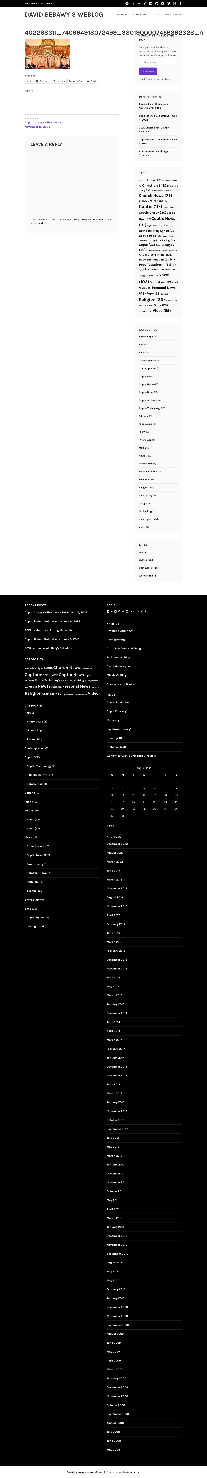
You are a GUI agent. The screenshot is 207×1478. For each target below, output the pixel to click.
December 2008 (117, 1387)
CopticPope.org (117, 711)
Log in (142, 552)
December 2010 (117, 1236)
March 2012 (114, 1155)
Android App (146, 336)
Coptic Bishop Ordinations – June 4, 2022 (52, 621)
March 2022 (115, 861)
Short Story (146, 305)
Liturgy (143, 275)
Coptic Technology (163, 240)
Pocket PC (145, 479)
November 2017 (117, 906)
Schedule (171, 300)
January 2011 (115, 1227)
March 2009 (115, 1369)
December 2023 (117, 844)
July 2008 (113, 1431)
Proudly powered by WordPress (84, 1472)
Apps (142, 344)
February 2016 (116, 950)
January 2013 (115, 1102)
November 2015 (117, 968)
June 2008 (114, 1440)
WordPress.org (147, 575)
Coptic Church (170, 207)
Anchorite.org (116, 639)
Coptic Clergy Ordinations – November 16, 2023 (43, 123)
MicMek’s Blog (116, 675)
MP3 (153, 275)
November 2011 (117, 1182)
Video (162, 310)
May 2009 (113, 1351)
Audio (154, 180)
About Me (122, 14)
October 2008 (116, 1405)
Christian (154, 185)
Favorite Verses (173, 14)
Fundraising (170, 250)
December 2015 (117, 959)
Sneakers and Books (120, 684)
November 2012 (117, 1111)
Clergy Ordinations (154, 200)
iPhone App (145, 439)
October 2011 (115, 1191)
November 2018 (117, 888)
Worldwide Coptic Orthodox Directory (131, 755)
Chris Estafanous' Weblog (124, 648)
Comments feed (148, 567)
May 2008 (113, 1449)
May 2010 (113, 1280)
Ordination (160, 282)
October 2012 (115, 1120)
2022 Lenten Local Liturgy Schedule (49, 630)
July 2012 (113, 1137)
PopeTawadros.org (119, 729)
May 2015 (113, 986)
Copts (147, 245)
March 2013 (114, 1093)
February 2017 (116, 924)
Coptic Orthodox (155, 226)
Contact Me (139, 14)
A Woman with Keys (120, 630)
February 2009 (116, 1378)
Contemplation (147, 368)
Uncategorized (147, 519)
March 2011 (114, 1218)
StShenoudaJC (116, 747)
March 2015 (114, 995)
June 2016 (113, 933)
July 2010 (113, 1271)
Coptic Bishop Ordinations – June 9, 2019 (52, 639)
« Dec (110, 825)
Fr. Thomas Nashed (155, 250)
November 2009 (117, 1316)
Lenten (155, 269)
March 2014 (114, 1040)
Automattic (133, 1472)
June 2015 (113, 977)
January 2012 (115, 1164)
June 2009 (114, 1342)
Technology (145, 511)
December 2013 (117, 1066)
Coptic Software (148, 400)
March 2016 (114, 942)
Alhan (142, 181)
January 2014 (116, 1057)
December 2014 (117, 1013)
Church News (155, 195)
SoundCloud (145, 311)
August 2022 (115, 852)
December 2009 (117, 1307)
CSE (157, 14)
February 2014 (116, 1049)
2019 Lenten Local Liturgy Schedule (48, 648)
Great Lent (156, 254)
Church (168, 191)
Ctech (160, 245)
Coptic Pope (151, 236)
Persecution (146, 463)
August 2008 (115, 1423)
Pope (153, 293)
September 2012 (117, 1129)
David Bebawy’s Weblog (64, 14)
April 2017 (113, 915)
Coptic (150, 206)
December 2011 (117, 1173)
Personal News (147, 471)
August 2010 (115, 1262)
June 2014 (113, 1022)
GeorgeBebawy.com (119, 666)
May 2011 (113, 1200)
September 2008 (118, 1414)
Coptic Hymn (146, 384)
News (142, 455)
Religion (152, 299)
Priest (165, 294)
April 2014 (113, 1031)
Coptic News (146, 392)
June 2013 (113, 1084)
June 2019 (113, 870)
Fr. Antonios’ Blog (118, 657)
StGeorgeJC (114, 738)
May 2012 (113, 1146)
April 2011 (113, 1209)
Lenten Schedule (169, 269)
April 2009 (114, 1360)
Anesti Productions (119, 702)
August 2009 (115, 1334)
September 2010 (117, 1253)
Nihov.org (113, 720)
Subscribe (148, 71)
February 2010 (116, 1289)
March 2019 (114, 879)
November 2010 (117, 1244)
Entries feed (146, 559)
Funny (143, 255)
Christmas (157, 190)
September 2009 (118, 1325)
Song (161, 305)
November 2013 (117, 1075)
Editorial (144, 416)
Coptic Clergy (152, 212)
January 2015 (115, 1004)
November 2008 (117, 1396)
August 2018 (115, 897)
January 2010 (116, 1298)
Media (142, 447)
